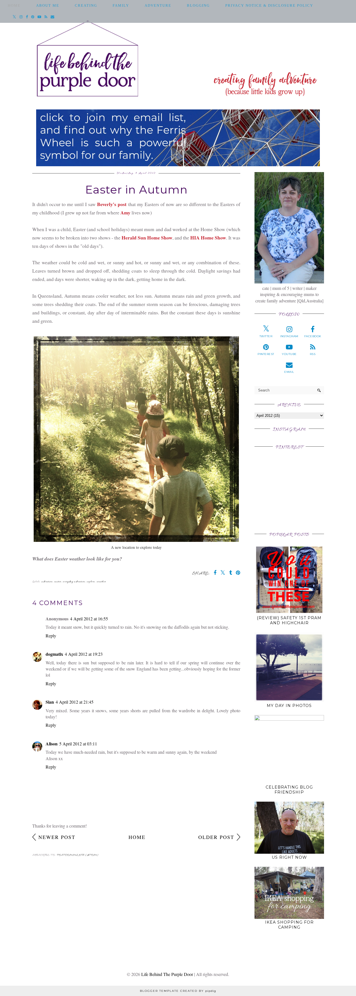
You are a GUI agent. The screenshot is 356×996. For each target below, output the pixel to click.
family (121, 5)
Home (14, 5)
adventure (158, 5)
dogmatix (54, 654)
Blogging (198, 5)
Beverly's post (112, 204)
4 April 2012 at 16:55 (89, 618)
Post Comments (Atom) (78, 855)
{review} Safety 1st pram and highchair (289, 620)
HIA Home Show (208, 237)
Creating (86, 5)
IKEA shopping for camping (289, 925)
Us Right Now (289, 857)
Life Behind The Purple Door (167, 974)
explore (91, 582)
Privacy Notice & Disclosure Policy (269, 5)
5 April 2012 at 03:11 (78, 744)
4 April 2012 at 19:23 (84, 654)
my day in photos (289, 705)
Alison (52, 743)
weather (101, 582)
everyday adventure (74, 582)
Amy (125, 212)
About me (47, 5)
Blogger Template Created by (178, 991)
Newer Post (56, 837)
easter (57, 582)
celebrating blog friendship (289, 790)
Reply (51, 635)
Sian (50, 702)
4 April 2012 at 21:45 (74, 702)
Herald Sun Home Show (147, 237)
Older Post (216, 837)
